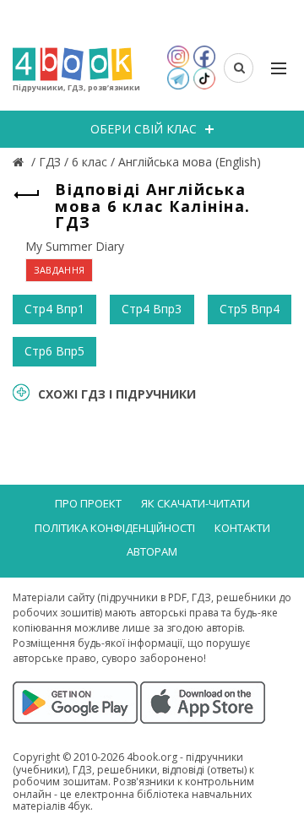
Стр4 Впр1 (54, 309)
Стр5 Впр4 (250, 309)
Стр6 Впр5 (54, 351)
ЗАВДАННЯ (59, 269)
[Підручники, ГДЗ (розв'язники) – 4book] (20, 162)
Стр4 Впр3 (152, 309)
